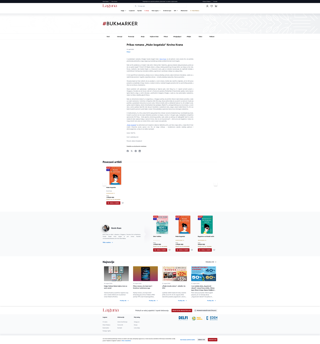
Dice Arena (114, 1)
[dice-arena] (197, 318)
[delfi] (183, 318)
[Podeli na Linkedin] (140, 151)
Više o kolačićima (126, 340)
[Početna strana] (110, 6)
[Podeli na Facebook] (128, 151)
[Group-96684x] (211, 318)
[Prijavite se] (207, 6)
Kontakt (215, 1)
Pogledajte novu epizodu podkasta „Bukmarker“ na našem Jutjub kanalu (160, 1)
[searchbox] (160, 6)
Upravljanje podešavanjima (187, 339)
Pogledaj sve (210, 262)
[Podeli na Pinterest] (136, 151)
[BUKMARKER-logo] (120, 23)
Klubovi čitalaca (207, 1)
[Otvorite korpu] (216, 6)
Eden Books (106, 1)
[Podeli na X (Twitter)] (132, 151)
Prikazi (128, 52)
